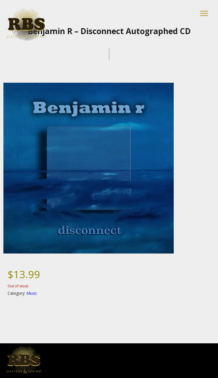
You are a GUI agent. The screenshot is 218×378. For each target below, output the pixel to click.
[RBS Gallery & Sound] (26, 24)
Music (31, 293)
